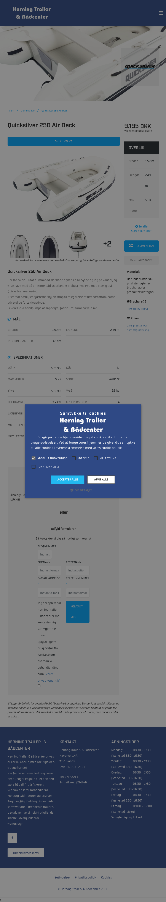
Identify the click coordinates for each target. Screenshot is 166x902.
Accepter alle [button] (67, 479)
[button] (82, 490)
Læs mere (128, 448)
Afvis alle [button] (101, 479)
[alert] (83, 451)
